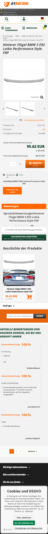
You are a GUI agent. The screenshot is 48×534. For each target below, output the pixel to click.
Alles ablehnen (24, 517)
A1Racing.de (24, 4)
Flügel (5, 38)
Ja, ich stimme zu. (24, 522)
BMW (17, 36)
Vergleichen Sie (10, 176)
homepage (9, 36)
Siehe (21, 175)
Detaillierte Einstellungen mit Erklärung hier (24, 528)
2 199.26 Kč (40, 150)
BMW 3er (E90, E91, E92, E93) (31, 36)
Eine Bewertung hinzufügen (24, 237)
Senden (39, 316)
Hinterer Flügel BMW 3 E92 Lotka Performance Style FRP (19, 290)
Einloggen (24, 21)
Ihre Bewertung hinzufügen (34, 120)
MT (44, 129)
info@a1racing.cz (9, 12)
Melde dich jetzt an (10, 14)
